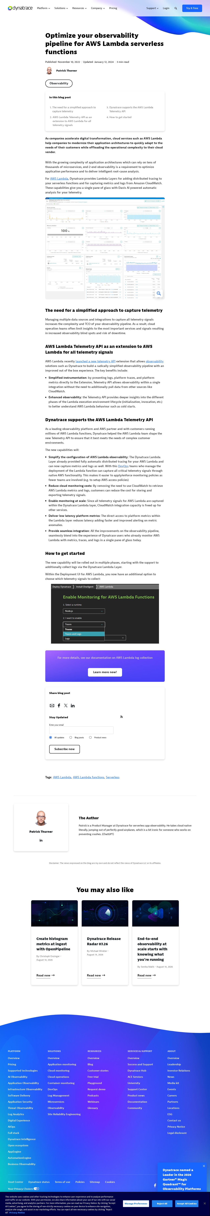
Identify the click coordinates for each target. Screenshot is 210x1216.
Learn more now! (105, 672)
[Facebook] (59, 704)
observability (155, 361)
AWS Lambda (59, 179)
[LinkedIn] (72, 704)
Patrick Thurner (66, 70)
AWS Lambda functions (88, 777)
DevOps (123, 466)
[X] (66, 704)
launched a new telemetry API (96, 361)
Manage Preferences (136, 1203)
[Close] (204, 1203)
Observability (59, 83)
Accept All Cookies (187, 1203)
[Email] (52, 704)
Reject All (162, 1203)
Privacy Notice (17, 1212)
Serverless (112, 777)
